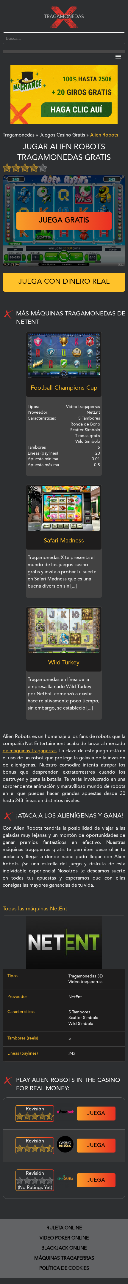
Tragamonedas (64, 17)
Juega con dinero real (64, 281)
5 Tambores (79, 1012)
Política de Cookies (64, 1268)
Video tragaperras (85, 982)
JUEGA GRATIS (64, 220)
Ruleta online (64, 1228)
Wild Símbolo (80, 1024)
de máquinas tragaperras (30, 751)
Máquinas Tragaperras (64, 1258)
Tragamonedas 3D (85, 976)
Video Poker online (64, 1238)
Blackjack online (64, 1248)
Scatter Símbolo (83, 1018)
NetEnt (75, 997)
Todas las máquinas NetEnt (35, 909)
